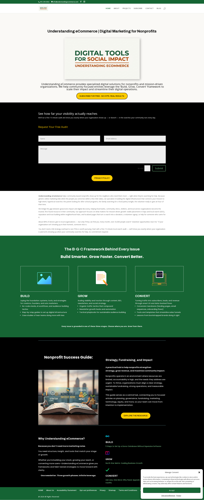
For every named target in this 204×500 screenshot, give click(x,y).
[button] (199, 472)
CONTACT (149, 8)
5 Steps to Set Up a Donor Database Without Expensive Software (133, 446)
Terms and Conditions (128, 490)
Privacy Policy (102, 178)
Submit (159, 168)
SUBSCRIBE (138, 8)
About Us (50, 490)
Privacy (178, 496)
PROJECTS (127, 8)
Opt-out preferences (168, 496)
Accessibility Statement (66, 490)
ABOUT (116, 8)
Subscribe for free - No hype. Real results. (102, 96)
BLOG (159, 8)
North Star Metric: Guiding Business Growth (124, 463)
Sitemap (112, 490)
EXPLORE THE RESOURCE (136, 416)
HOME (108, 8)
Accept (172, 490)
